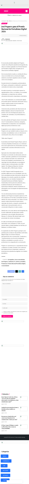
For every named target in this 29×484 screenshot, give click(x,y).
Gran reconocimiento (20, 259)
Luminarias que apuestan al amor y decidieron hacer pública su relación (10, 409)
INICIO (4, 456)
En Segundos (11, 259)
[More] (14, 35)
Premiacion (4, 263)
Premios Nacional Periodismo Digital (16, 263)
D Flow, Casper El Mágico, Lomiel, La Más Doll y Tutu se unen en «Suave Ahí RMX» (9, 427)
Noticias (4, 23)
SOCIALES (5, 475)
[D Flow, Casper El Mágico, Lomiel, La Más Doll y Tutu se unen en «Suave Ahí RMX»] (24, 426)
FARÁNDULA (6, 461)
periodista (22, 261)
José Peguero (4, 261)
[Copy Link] (9, 35)
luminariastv (7, 39)
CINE (4, 465)
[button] (27, 11)
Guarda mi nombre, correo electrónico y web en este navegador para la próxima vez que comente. (15, 312)
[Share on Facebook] (5, 35)
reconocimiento (5, 265)
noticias (18, 261)
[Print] (12, 35)
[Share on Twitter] (7, 35)
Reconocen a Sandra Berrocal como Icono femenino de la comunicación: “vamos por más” (9, 418)
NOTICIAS (5, 470)
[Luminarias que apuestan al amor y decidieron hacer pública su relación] (24, 409)
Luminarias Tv (11, 261)
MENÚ (6, 11)
